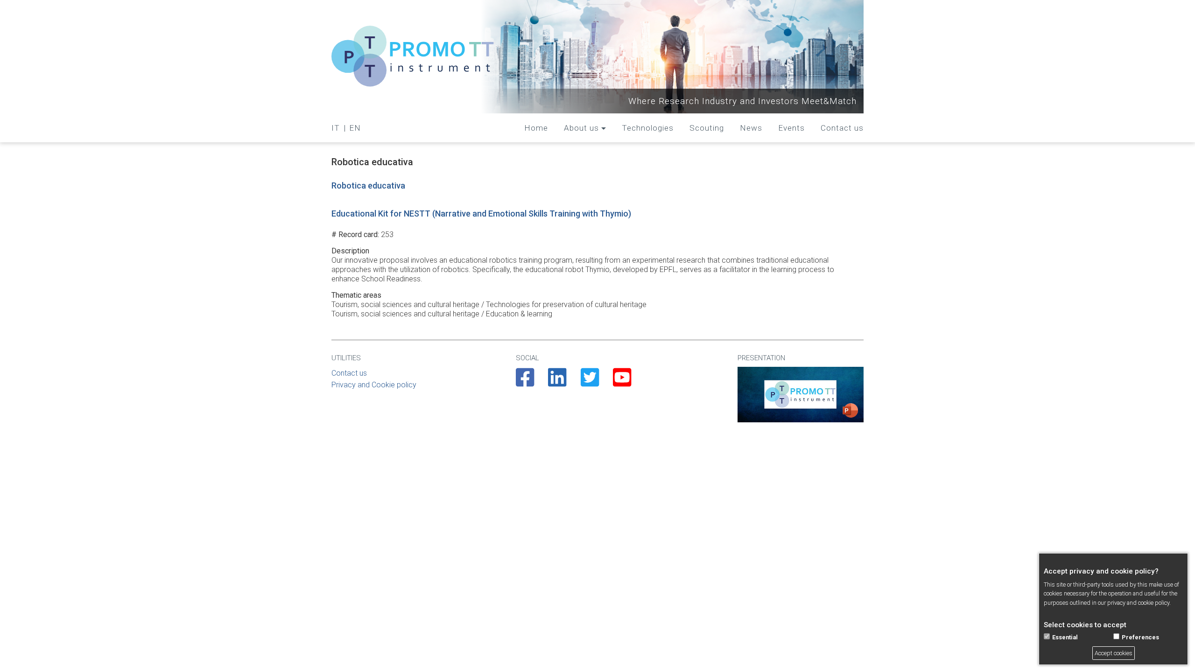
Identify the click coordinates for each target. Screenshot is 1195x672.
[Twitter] (590, 382)
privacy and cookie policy (1138, 602)
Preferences (1140, 637)
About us (581, 128)
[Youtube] (622, 382)
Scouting (706, 128)
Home (536, 128)
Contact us (842, 128)
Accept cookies (1113, 653)
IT (335, 128)
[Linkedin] (557, 382)
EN (355, 128)
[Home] (413, 57)
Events (791, 128)
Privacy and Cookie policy (373, 384)
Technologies (648, 128)
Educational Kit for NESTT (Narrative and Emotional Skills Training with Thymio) (481, 213)
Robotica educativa (368, 185)
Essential (1065, 637)
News (751, 128)
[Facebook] (525, 382)
